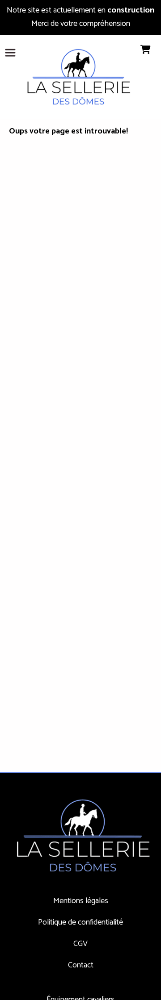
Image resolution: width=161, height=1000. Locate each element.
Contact (80, 965)
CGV (80, 943)
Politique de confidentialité (80, 922)
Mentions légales (80, 901)
